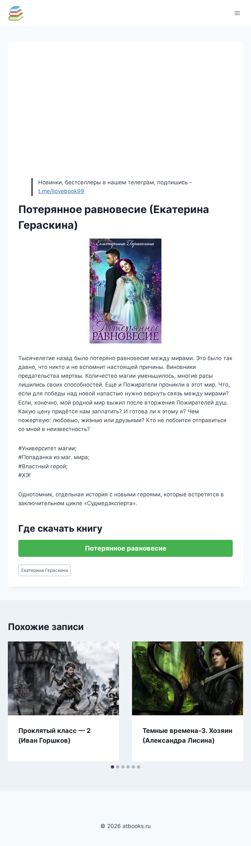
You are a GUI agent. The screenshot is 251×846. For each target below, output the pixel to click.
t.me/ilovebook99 (61, 191)
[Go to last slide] (19, 701)
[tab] (112, 767)
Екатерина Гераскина (44, 570)
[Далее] (231, 701)
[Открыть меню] (237, 13)
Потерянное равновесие (125, 548)
